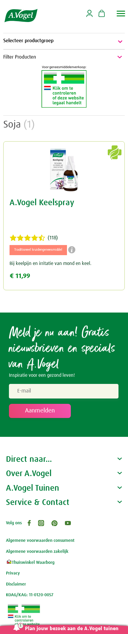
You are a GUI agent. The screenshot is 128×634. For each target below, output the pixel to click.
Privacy (13, 573)
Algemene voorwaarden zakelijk (37, 551)
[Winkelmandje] (102, 14)
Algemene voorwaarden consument (40, 540)
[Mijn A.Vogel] (89, 16)
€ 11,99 (20, 276)
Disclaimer (16, 584)
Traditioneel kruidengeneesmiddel (38, 250)
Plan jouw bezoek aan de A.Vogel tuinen (71, 628)
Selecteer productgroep (28, 40)
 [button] (121, 13)
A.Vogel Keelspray (42, 203)
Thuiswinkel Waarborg (33, 562)
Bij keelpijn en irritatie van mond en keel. (50, 263)
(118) (53, 238)
